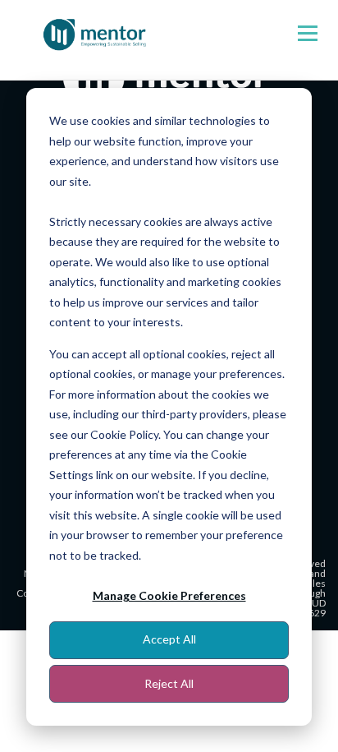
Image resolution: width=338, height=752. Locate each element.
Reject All (169, 683)
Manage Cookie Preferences (169, 595)
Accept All (169, 639)
